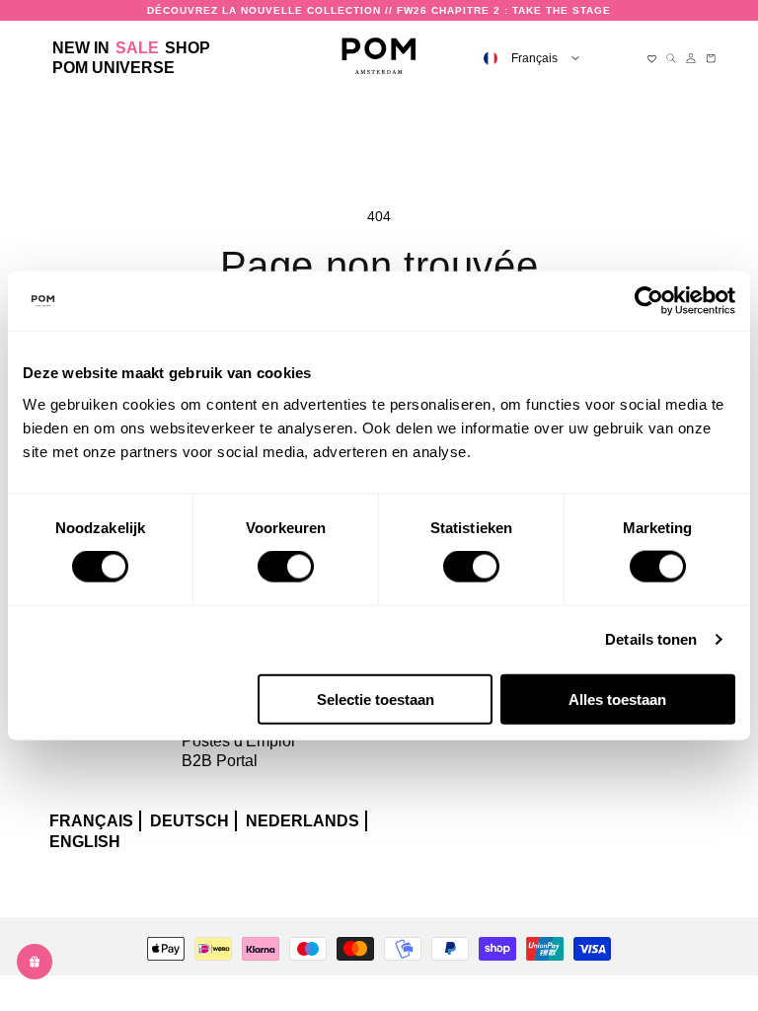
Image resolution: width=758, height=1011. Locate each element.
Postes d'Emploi (238, 741)
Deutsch (189, 821)
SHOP (187, 47)
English (84, 841)
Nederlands (302, 821)
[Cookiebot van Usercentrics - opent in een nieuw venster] (649, 301)
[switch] (286, 567)
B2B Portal (220, 760)
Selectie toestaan (375, 698)
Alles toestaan (617, 698)
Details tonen (651, 639)
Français (91, 821)
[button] (187, 48)
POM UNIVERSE (113, 67)
